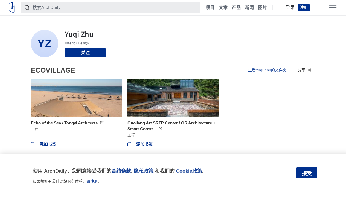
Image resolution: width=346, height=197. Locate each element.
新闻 (249, 8)
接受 (307, 173)
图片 (262, 8)
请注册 (92, 181)
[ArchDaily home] (12, 7)
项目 (210, 8)
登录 (290, 8)
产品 (236, 8)
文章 (223, 8)
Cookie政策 (189, 171)
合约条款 (121, 171)
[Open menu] (332, 7)
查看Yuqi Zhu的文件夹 (267, 70)
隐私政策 (143, 171)
